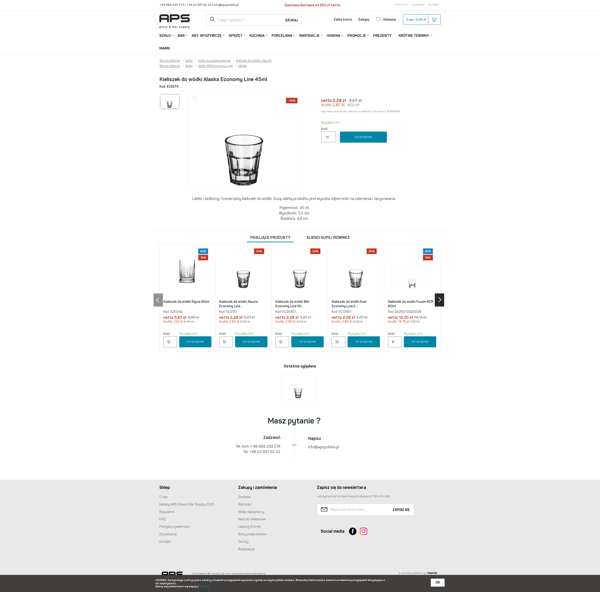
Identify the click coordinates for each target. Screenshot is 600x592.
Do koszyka (363, 137)
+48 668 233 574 (172, 5)
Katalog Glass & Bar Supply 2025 (186, 504)
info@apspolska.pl (226, 5)
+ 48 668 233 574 (265, 446)
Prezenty (382, 36)
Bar (181, 36)
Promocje (356, 36)
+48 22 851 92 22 (199, 5)
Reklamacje (246, 549)
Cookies (204, 586)
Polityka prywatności (174, 527)
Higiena (333, 36)
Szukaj (291, 20)
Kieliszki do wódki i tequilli (254, 60)
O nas (163, 497)
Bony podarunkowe (252, 534)
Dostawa (418, 4)
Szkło (165, 36)
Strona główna (169, 60)
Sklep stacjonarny (251, 512)
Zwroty (243, 542)
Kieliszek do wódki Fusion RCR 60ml (410, 304)
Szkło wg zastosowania (214, 60)
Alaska (242, 65)
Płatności (245, 504)
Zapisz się (401, 510)
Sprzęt (236, 36)
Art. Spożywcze (207, 36)
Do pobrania (168, 534)
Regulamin (167, 512)
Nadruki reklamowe (252, 519)
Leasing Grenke (249, 527)
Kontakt (433, 4)
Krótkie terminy (414, 36)
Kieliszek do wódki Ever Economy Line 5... (349, 304)
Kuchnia (257, 36)
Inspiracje (309, 36)
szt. (416, 19)
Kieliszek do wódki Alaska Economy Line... (238, 304)
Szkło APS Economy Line (215, 65)
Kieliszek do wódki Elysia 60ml (186, 302)
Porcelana (282, 36)
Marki (164, 48)
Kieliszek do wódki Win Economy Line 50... (292, 304)
